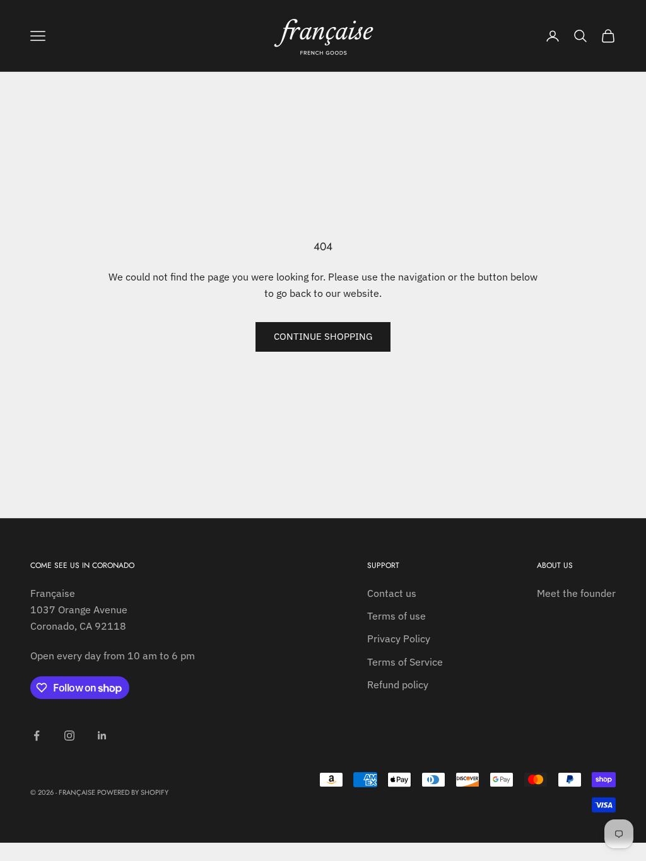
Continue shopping (323, 336)
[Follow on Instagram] (69, 735)
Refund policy (397, 684)
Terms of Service (405, 662)
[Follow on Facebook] (36, 735)
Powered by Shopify (132, 792)
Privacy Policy (398, 638)
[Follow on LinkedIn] (102, 735)
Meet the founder (576, 593)
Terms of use (396, 616)
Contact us (391, 593)
